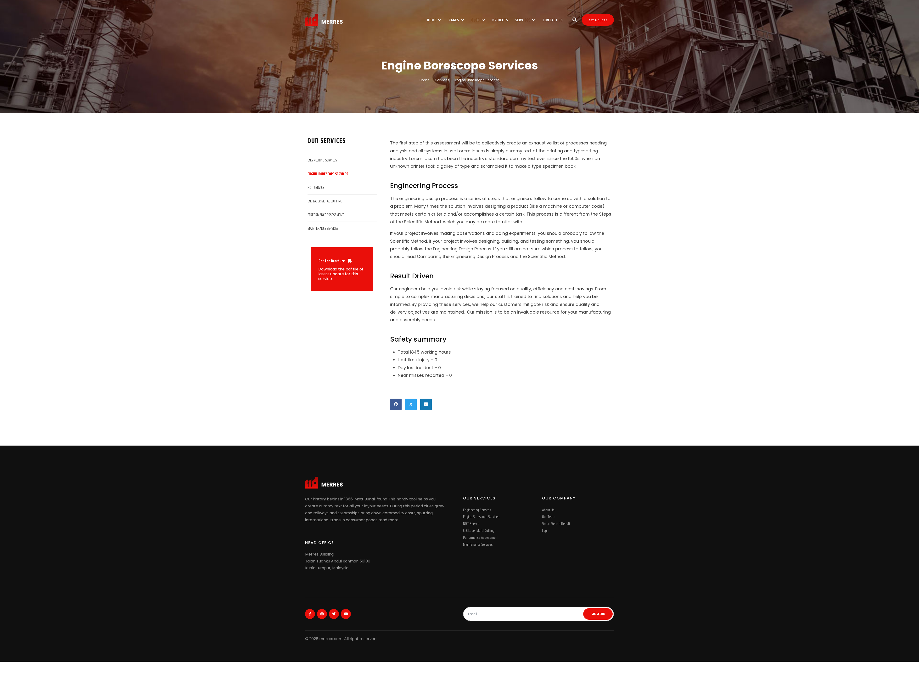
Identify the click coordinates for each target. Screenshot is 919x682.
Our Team (548, 517)
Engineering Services (322, 160)
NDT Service (316, 187)
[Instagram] (322, 614)
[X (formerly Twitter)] (411, 404)
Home (431, 20)
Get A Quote (598, 20)
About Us (548, 510)
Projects (500, 20)
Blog (475, 20)
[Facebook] (396, 404)
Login (545, 530)
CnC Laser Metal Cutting (325, 201)
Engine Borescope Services (328, 174)
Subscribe (598, 613)
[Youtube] (346, 614)
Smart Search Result (556, 524)
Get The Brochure (332, 261)
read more (388, 520)
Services (522, 20)
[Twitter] (334, 614)
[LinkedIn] (426, 404)
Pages (454, 20)
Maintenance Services (323, 228)
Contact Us (553, 20)
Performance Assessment (326, 215)
